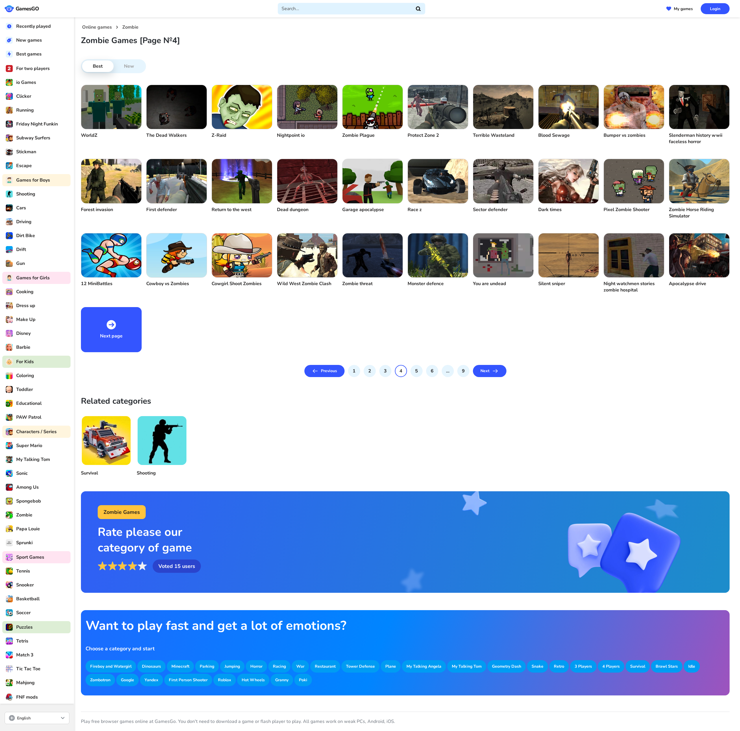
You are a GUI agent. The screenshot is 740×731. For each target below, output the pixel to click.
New (129, 66)
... (447, 371)
